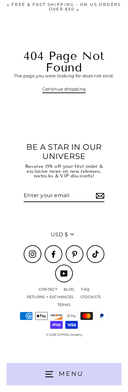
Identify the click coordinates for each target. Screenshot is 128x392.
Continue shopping (64, 89)
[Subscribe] (99, 196)
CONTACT (48, 289)
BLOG (69, 289)
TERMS (64, 304)
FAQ (85, 289)
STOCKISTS (90, 297)
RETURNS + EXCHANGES (50, 297)
